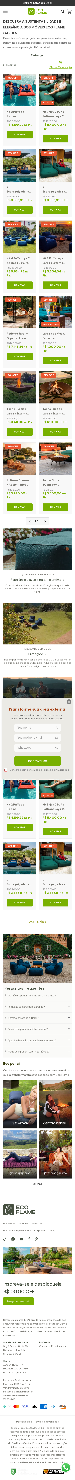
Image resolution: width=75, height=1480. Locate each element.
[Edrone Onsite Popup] (37, 740)
